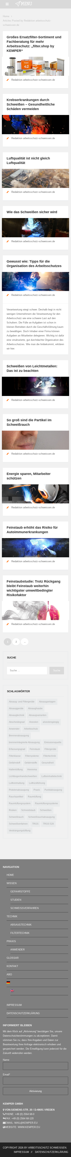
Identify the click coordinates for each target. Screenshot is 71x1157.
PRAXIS (11, 941)
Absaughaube (35, 708)
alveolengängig (51, 722)
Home (6, 16)
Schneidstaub (28, 810)
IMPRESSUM (14, 1005)
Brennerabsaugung (19, 735)
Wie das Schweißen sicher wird (32, 212)
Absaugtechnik (16, 715)
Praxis (37, 790)
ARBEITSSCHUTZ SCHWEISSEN (47, 1147)
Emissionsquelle (52, 742)
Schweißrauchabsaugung (41, 817)
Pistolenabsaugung (19, 790)
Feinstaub (35, 749)
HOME (10, 875)
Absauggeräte (16, 708)
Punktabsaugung (53, 790)
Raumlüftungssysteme (46, 803)
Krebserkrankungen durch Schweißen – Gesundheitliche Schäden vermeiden (31, 104)
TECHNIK (12, 916)
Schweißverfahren (18, 823)
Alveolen (33, 722)
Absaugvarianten (37, 715)
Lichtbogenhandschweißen (23, 776)
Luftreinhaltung (16, 783)
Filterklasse (15, 756)
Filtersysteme (32, 756)
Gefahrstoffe (31, 762)
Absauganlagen (47, 701)
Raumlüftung (34, 796)
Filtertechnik (49, 756)
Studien (15, 899)
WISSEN (11, 883)
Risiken (13, 810)
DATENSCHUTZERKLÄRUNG (23, 1013)
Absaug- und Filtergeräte (21, 701)
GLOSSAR (13, 957)
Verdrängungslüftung (19, 830)
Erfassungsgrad (17, 749)
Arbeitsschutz (31, 728)
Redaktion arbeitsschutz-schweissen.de (33, 79)
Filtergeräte (50, 749)
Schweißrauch (16, 817)
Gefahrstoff (14, 762)
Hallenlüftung (16, 769)
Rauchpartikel (16, 796)
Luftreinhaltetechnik (51, 776)
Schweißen (45, 810)
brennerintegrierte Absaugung (24, 742)
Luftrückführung (37, 783)
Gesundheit (48, 762)
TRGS (35, 823)
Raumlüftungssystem (19, 803)
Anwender (14, 728)
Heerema (32, 769)
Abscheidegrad (17, 722)
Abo (9, 974)
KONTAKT (12, 966)
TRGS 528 (48, 823)
